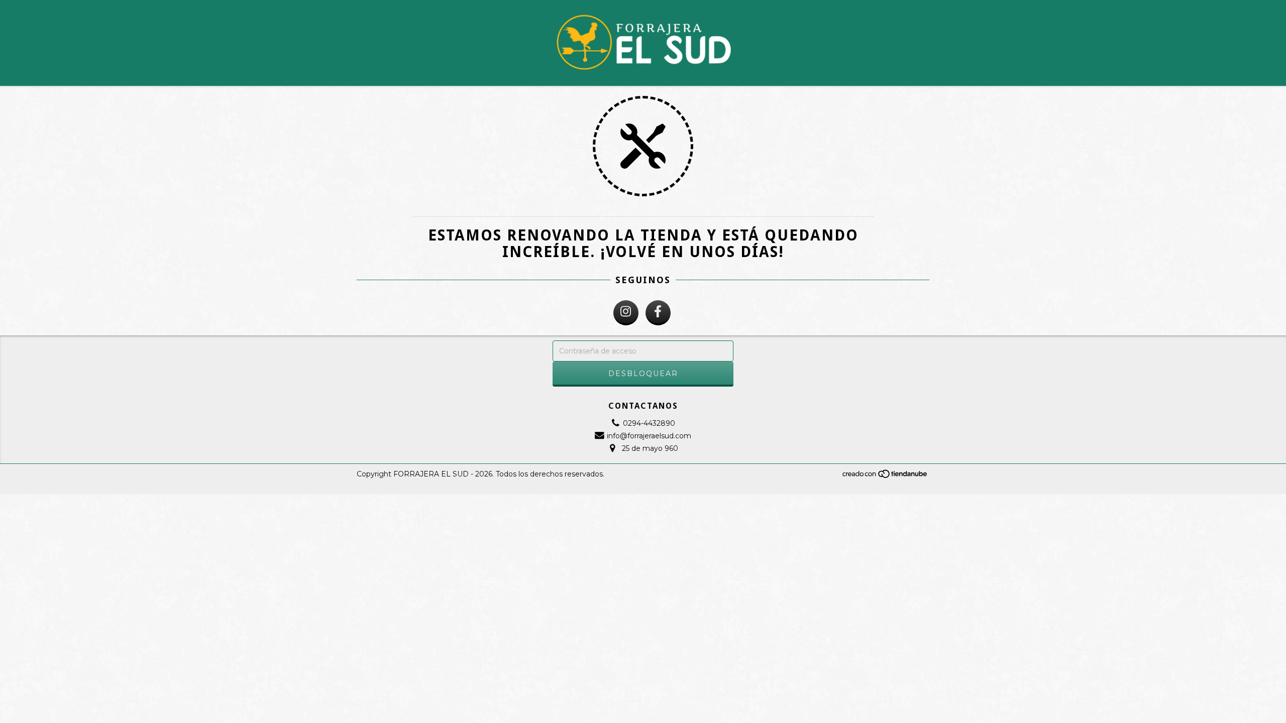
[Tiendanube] (885, 476)
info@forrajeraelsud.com (649, 435)
